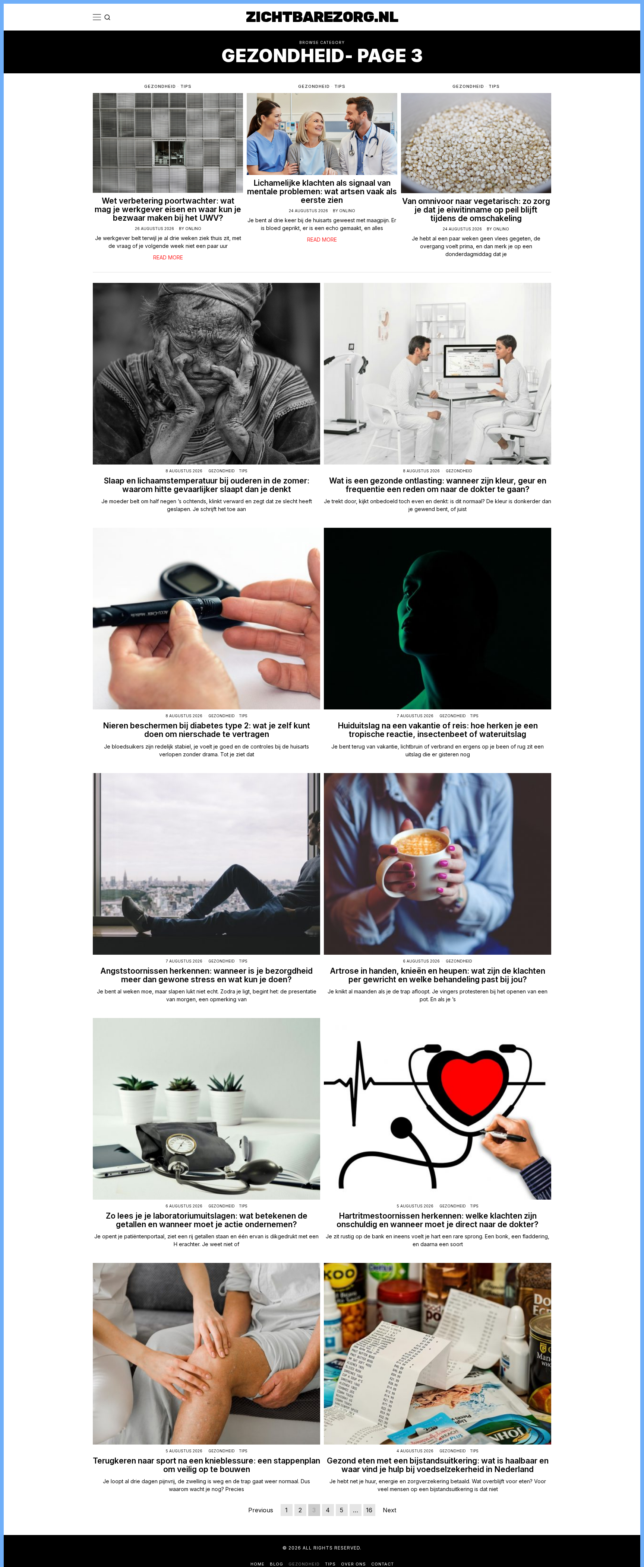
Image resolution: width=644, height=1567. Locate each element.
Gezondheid (160, 86)
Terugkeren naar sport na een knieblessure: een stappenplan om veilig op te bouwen (206, 1465)
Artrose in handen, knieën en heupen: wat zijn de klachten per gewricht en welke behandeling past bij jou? (437, 975)
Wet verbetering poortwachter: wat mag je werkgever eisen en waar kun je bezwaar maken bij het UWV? (168, 209)
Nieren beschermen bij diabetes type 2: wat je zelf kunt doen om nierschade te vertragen (206, 729)
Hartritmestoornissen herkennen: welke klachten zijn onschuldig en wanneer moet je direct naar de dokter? (438, 1220)
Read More (168, 257)
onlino (193, 228)
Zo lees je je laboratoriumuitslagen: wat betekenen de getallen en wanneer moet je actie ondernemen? (206, 1220)
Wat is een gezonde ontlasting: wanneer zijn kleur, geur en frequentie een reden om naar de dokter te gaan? (437, 485)
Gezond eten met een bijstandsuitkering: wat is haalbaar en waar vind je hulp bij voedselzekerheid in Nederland (438, 1465)
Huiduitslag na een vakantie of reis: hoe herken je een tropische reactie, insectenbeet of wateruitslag (438, 729)
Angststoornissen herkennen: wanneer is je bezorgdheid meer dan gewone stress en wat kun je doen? (206, 975)
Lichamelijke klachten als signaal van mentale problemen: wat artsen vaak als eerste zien (322, 191)
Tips (186, 86)
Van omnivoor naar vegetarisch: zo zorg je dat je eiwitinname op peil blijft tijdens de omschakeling (476, 210)
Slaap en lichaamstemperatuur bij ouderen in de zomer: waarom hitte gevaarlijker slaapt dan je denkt (206, 485)
